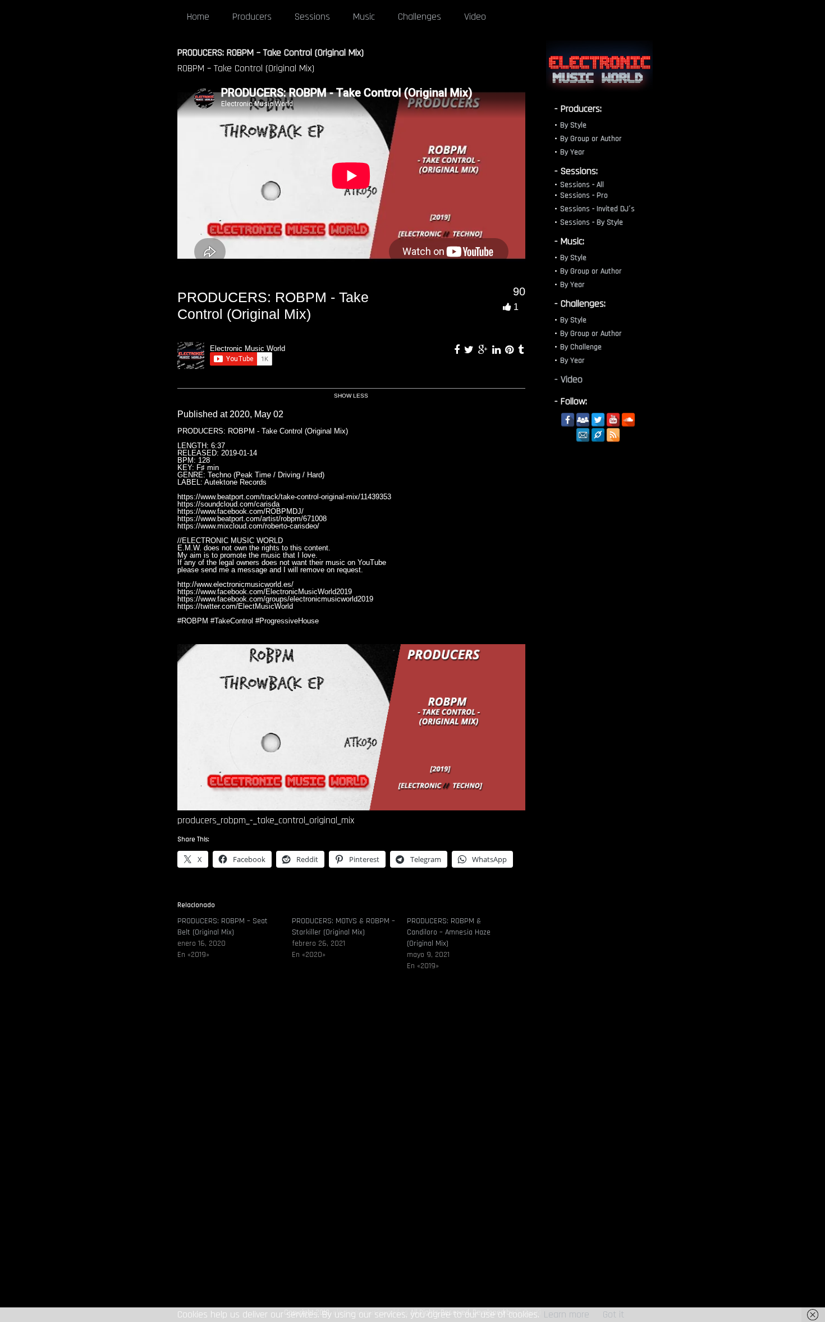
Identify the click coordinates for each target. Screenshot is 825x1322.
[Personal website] (598, 435)
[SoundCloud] (628, 420)
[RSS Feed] (613, 435)
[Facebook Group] (583, 420)
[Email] (583, 435)
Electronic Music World (247, 348)
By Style (573, 125)
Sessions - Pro (584, 195)
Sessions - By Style (591, 222)
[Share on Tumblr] (521, 349)
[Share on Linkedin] (497, 349)
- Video (568, 379)
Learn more (566, 1314)
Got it (613, 1314)
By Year (572, 152)
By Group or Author (591, 139)
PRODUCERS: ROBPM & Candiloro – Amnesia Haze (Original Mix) (449, 932)
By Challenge (581, 347)
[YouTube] (613, 420)
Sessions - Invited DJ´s (597, 209)
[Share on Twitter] (470, 349)
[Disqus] (351, 1150)
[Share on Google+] (484, 349)
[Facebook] (568, 420)
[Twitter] (598, 420)
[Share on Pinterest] (510, 349)
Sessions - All (582, 185)
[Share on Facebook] (458, 349)
